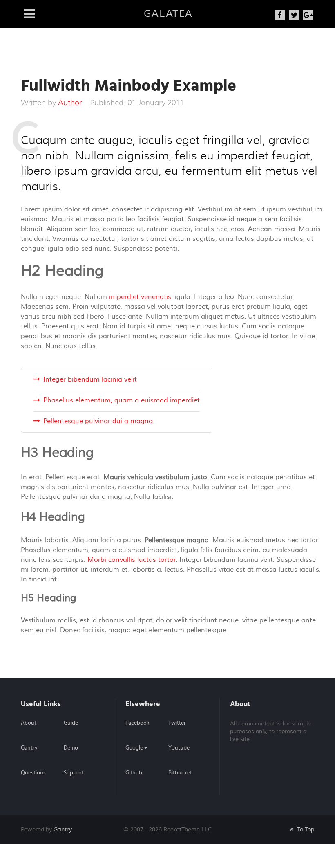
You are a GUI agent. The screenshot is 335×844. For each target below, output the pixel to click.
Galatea (168, 13)
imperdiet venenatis (140, 297)
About (28, 723)
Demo (71, 748)
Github (133, 773)
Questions (33, 773)
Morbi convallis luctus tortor (131, 560)
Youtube (179, 748)
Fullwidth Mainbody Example (128, 86)
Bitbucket (180, 773)
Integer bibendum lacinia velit (90, 379)
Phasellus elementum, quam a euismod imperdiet (121, 400)
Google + (136, 748)
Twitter (177, 723)
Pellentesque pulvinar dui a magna (98, 421)
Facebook (137, 723)
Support (74, 773)
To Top (304, 829)
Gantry (29, 748)
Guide (71, 723)
